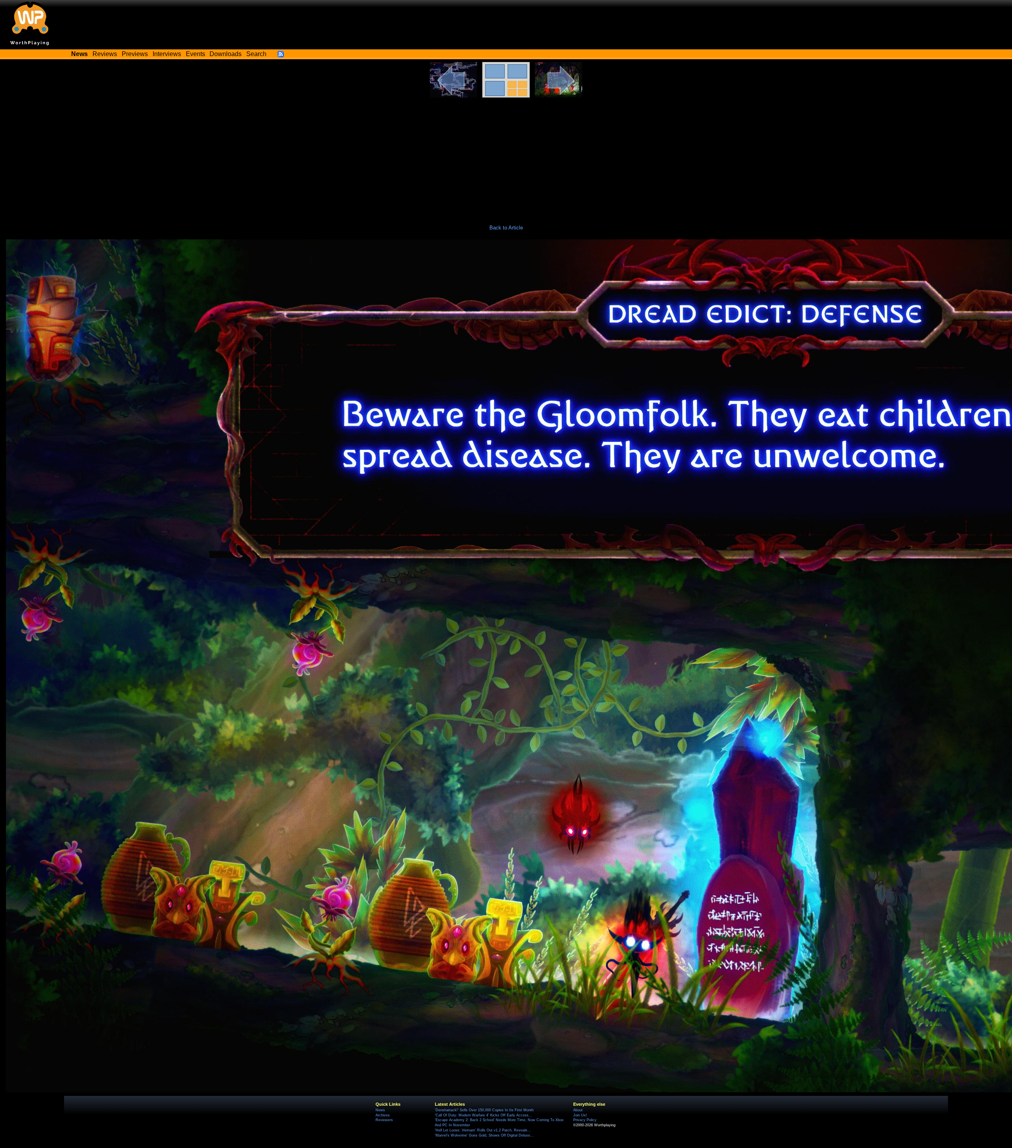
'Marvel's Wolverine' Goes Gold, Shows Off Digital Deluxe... (484, 1135)
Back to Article (506, 228)
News (380, 1110)
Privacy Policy (585, 1120)
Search (256, 54)
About (578, 1110)
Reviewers (384, 1120)
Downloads (226, 54)
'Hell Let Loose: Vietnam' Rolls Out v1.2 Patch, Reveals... (483, 1130)
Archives (383, 1115)
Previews (135, 54)
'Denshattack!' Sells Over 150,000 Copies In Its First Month (484, 1110)
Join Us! (580, 1115)
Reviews (105, 54)
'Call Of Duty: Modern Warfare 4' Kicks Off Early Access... (483, 1115)
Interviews (167, 54)
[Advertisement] (506, 156)
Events (195, 54)
